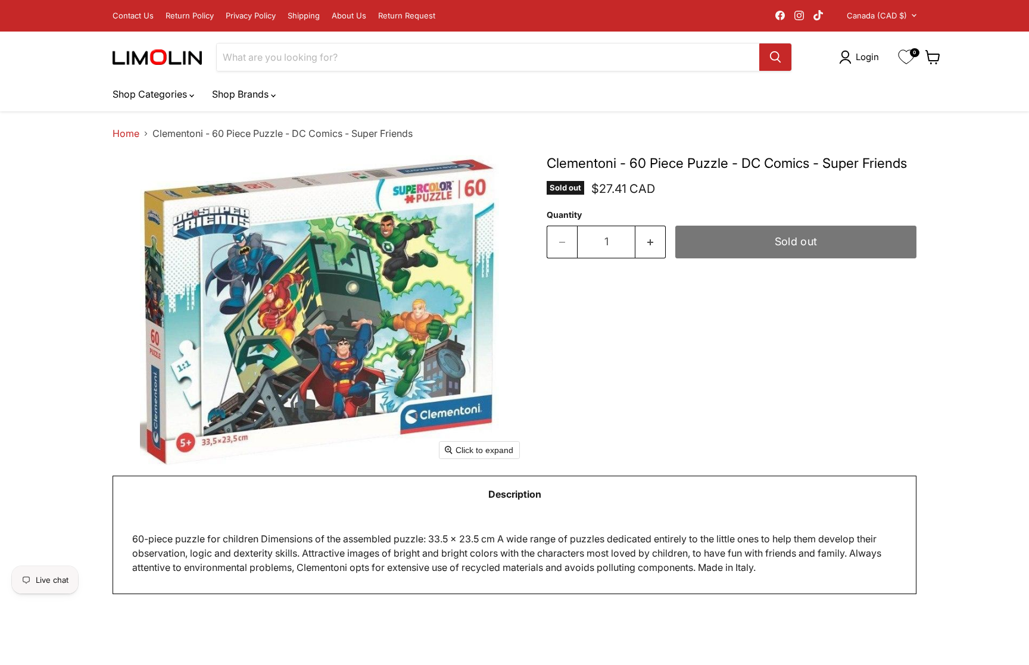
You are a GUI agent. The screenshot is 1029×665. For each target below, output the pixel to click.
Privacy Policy (251, 15)
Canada (877, 15)
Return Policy (190, 15)
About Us (349, 15)
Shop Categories (151, 94)
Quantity (564, 215)
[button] (861, 57)
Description (514, 494)
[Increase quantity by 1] (650, 242)
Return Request (406, 15)
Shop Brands (241, 94)
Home (126, 133)
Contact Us (133, 15)
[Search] (775, 57)
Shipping (304, 15)
